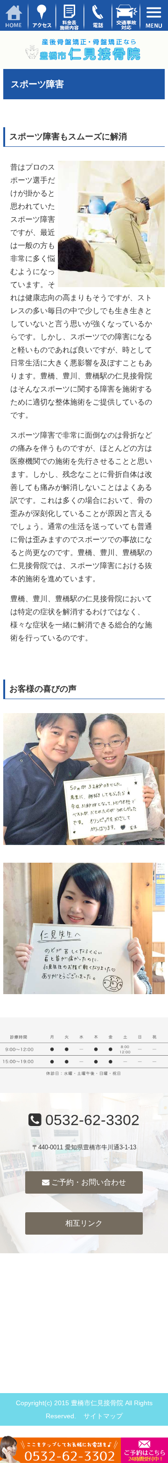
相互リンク (84, 1223)
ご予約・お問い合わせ (87, 1182)
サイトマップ (103, 1416)
